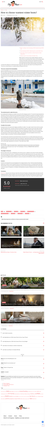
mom (7, 396)
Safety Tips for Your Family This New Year (29, 55)
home (32, 393)
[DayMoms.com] (14, 7)
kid (36, 393)
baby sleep (12, 391)
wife (35, 398)
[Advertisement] (9, 54)
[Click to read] (11, 231)
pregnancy (11, 398)
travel (33, 398)
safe (21, 398)
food (21, 393)
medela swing (3, 396)
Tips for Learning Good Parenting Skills (11, 235)
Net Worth (32, 396)
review (18, 398)
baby (7, 391)
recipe (15, 398)
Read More (11, 291)
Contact (10, 416)
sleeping (26, 398)
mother (17, 396)
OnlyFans (39, 396)
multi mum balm (21, 396)
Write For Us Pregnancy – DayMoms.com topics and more (16, 418)
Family (12, 393)
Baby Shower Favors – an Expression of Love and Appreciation (33, 253)
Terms (15, 416)
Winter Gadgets (6, 383)
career (35, 391)
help (23, 393)
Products (4, 285)
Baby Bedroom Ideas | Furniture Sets (8, 252)
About (5, 416)
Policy (20, 416)
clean (40, 391)
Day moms (6, 393)
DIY (9, 393)
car (33, 391)
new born (36, 396)
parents (7, 398)
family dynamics (17, 393)
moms (10, 396)
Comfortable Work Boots (8, 384)
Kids (38, 394)
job (34, 393)
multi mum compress (26, 396)
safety (24, 398)
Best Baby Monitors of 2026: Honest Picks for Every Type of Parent (19, 304)
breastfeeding (23, 391)
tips (31, 398)
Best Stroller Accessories (8, 287)
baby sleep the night (16, 391)
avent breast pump (3, 391)
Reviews (3, 302)
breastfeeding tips (30, 391)
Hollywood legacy (27, 393)
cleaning (2, 393)
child (38, 391)
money (14, 396)
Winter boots (3, 173)
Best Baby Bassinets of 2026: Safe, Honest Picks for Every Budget (19, 321)
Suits (28, 398)
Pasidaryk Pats (6, 385)
